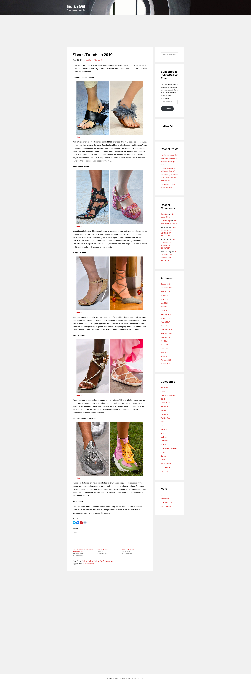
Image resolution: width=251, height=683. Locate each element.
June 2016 (164, 345)
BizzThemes (126, 678)
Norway (163, 444)
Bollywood (164, 387)
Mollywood (164, 437)
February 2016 (166, 360)
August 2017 (165, 322)
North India (164, 441)
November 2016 (166, 330)
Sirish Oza (164, 214)
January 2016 (165, 364)
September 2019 (166, 288)
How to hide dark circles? (169, 155)
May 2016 (164, 349)
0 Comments (98, 60)
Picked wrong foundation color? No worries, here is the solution (169, 177)
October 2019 (165, 284)
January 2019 (165, 318)
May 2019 (164, 303)
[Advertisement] (125, 30)
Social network (166, 463)
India (162, 422)
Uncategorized (108, 561)
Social (163, 460)
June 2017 (164, 326)
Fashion (163, 410)
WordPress (135, 678)
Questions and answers (169, 448)
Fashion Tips (98, 561)
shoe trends (90, 564)
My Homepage (166, 221)
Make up (164, 429)
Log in (163, 495)
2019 (84, 564)
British (163, 399)
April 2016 (164, 352)
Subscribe (167, 108)
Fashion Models (87, 561)
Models (163, 433)
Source (79, 137)
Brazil (163, 391)
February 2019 (166, 314)
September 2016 (166, 333)
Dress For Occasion (128, 549)
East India (164, 406)
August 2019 (165, 292)
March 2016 (165, 356)
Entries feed (165, 499)
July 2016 (164, 341)
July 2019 (164, 295)
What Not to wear (102, 549)
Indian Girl (76, 6)
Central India (165, 403)
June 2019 (164, 299)
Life (162, 425)
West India (164, 471)
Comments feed (166, 502)
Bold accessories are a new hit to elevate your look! (169, 161)
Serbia (163, 452)
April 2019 (164, 307)
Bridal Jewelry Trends (168, 395)
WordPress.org (166, 506)
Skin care (164, 456)
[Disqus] (110, 597)
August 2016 (165, 337)
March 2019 (165, 311)
